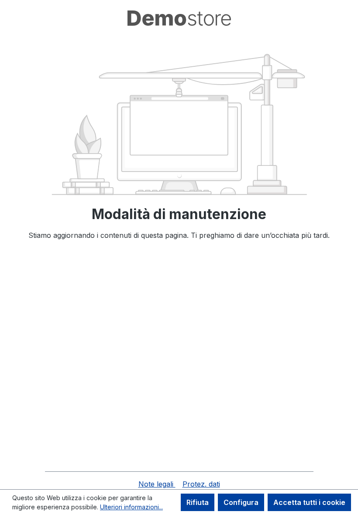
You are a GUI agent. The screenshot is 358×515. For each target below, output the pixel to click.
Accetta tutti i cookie (309, 502)
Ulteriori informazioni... (131, 507)
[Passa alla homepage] (179, 18)
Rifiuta (197, 502)
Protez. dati (201, 484)
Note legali (157, 484)
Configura (241, 502)
